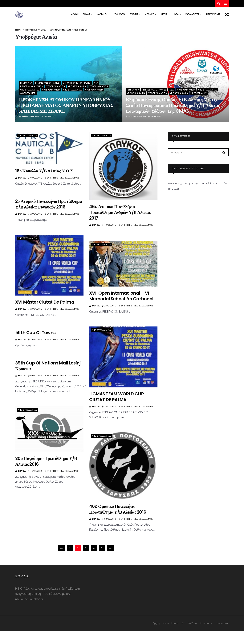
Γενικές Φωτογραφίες (47, 83)
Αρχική (74, 14)
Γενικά (165, 623)
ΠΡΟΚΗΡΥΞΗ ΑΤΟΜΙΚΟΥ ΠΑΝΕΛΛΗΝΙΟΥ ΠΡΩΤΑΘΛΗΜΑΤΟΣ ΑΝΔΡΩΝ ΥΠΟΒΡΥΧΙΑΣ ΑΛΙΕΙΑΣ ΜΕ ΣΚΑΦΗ (66, 105)
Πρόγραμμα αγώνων (35, 29)
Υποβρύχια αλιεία (56, 86)
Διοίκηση (102, 14)
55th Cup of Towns (35, 333)
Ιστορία (175, 623)
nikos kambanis (30, 116)
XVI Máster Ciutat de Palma (44, 302)
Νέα (176, 14)
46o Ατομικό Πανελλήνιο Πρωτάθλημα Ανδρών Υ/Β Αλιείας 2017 (120, 212)
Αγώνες (149, 14)
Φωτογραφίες (27, 93)
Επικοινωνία (213, 14)
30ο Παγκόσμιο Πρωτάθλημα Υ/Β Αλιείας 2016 (46, 461)
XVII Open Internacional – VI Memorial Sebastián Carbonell (122, 296)
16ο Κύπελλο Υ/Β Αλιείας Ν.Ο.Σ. (44, 171)
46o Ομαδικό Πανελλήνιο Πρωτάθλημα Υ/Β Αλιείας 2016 (117, 509)
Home (18, 29)
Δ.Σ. (183, 623)
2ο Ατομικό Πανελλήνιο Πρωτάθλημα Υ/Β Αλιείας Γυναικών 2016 (48, 204)
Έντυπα (134, 14)
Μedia (164, 14)
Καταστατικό (206, 623)
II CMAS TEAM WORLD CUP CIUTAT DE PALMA (116, 397)
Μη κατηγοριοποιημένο (77, 83)
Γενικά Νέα (26, 83)
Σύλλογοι (119, 14)
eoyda (22, 177)
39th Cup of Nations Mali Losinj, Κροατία (48, 366)
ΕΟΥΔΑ (86, 14)
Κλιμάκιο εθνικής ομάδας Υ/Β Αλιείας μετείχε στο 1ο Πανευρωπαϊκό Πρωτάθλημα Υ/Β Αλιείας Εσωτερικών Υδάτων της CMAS (173, 105)
